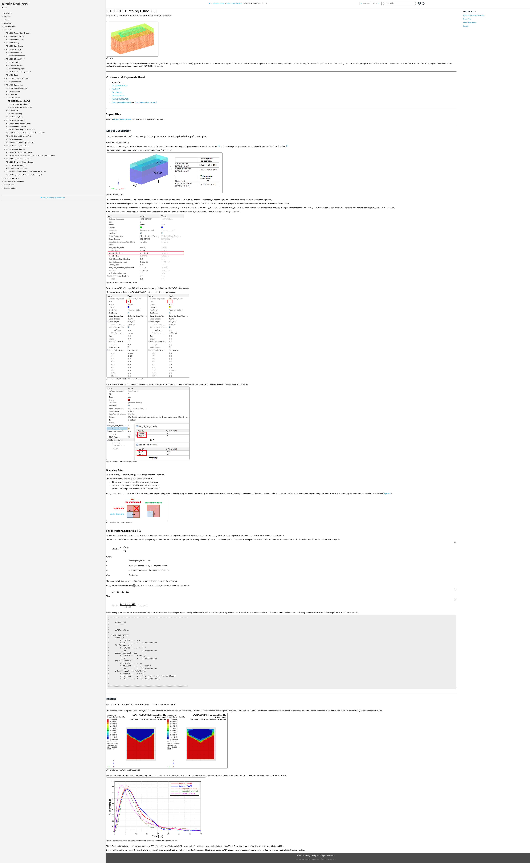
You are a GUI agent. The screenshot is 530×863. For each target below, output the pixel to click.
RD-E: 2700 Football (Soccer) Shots (18, 123)
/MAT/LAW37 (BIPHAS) (121, 102)
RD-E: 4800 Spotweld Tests (15, 149)
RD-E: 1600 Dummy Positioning (17, 78)
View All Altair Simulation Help (54, 198)
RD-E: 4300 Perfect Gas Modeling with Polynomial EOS (25, 133)
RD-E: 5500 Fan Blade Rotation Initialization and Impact (26, 172)
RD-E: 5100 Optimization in (18, 159)
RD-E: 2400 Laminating (14, 114)
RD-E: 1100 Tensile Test (14, 65)
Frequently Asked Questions (14, 181)
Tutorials (7, 20)
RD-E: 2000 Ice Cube (13, 91)
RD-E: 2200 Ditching (13, 98)
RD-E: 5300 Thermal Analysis (16, 165)
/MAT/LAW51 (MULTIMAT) (146, 102)
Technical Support (328, 859)
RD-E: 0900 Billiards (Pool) (15, 59)
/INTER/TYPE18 (118, 95)
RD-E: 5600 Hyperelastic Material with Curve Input (24, 175)
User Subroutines (10, 188)
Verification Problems (11, 178)
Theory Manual (9, 185)
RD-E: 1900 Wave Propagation (16, 88)
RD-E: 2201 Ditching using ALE (19, 101)
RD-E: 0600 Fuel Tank (13, 49)
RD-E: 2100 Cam (11, 94)
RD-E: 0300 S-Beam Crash (15, 39)
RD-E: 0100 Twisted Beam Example (18, 33)
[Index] (418, 5)
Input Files (467, 19)
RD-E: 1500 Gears (12, 75)
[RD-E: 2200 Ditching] (365, 3)
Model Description (470, 22)
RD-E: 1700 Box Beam (13, 82)
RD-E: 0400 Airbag (12, 43)
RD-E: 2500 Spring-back (14, 117)
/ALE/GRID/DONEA (120, 85)
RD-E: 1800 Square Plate (14, 85)
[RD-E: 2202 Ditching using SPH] (377, 3)
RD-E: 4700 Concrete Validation (17, 146)
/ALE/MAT (116, 89)
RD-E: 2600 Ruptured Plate (15, 120)
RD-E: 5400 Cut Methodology (16, 168)
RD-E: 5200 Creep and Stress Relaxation (20, 162)
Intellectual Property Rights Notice (308, 859)
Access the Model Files (122, 119)
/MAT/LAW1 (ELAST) (120, 99)
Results (465, 26)
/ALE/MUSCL (117, 92)
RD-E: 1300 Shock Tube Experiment (18, 72)
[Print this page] (423, 4)
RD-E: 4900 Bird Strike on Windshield (19, 152)
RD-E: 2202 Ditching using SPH (19, 104)
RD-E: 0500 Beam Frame (14, 46)
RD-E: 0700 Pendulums (14, 52)
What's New (8, 13)
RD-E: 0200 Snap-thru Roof (15, 36)
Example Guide (9, 30)
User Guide (8, 23)
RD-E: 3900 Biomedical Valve (16, 126)
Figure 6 (387, 493)
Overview (7, 16)
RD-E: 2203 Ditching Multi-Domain (20, 107)
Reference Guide (9, 26)
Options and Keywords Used (473, 15)
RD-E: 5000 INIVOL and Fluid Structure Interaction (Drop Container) (30, 155)
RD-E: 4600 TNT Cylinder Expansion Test (20, 142)
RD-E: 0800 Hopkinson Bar (15, 56)
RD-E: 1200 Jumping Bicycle (15, 69)
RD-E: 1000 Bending (13, 62)
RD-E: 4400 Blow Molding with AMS (18, 136)
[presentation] (123, 292)
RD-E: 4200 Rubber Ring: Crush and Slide (20, 130)
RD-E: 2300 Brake (12, 110)
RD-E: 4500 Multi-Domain (15, 139)
